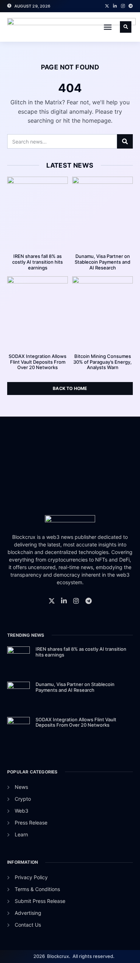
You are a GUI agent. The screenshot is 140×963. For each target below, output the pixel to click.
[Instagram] (123, 6)
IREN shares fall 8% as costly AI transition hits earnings (37, 261)
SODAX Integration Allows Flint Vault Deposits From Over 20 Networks (37, 361)
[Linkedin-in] (115, 6)
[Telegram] (131, 6)
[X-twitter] (107, 6)
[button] (107, 27)
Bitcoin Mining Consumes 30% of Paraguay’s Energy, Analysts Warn (102, 361)
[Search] (125, 141)
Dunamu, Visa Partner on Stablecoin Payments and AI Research (102, 261)
